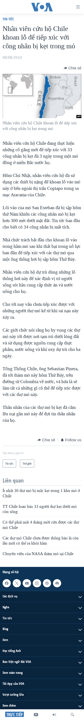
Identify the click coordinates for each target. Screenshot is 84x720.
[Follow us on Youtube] (27, 583)
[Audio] (54, 714)
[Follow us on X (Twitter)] (17, 583)
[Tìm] (72, 714)
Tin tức (8, 19)
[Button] (72, 68)
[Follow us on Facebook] (7, 583)
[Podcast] (47, 583)
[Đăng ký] (57, 583)
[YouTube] (36, 714)
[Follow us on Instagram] (37, 583)
